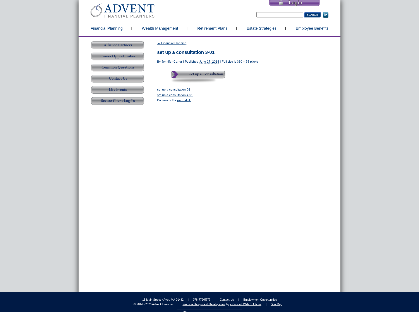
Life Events (118, 90)
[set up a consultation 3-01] (196, 75)
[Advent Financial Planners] (123, 10)
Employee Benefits (312, 28)
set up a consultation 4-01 (175, 95)
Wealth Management (160, 28)
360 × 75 (243, 61)
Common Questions (117, 68)
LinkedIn (325, 15)
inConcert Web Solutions (245, 304)
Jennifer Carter (171, 61)
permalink (184, 100)
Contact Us (118, 79)
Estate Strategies (261, 28)
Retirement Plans (212, 28)
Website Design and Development (204, 304)
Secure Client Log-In (118, 101)
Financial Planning (107, 28)
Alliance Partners (118, 45)
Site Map (276, 304)
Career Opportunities (118, 56)
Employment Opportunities (260, 299)
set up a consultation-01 (173, 89)
